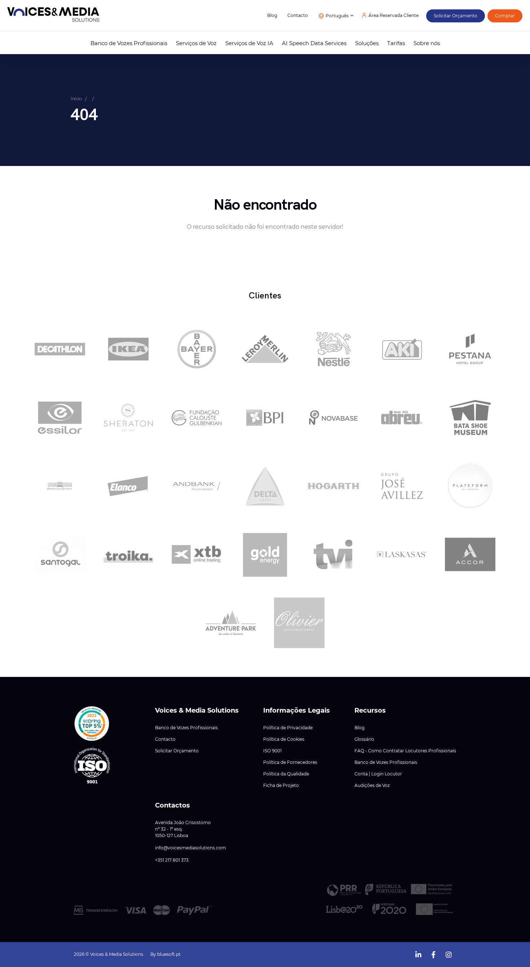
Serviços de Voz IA (249, 43)
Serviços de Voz (196, 43)
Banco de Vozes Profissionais (128, 43)
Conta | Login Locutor (378, 774)
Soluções (367, 43)
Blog (272, 15)
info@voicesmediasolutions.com (190, 848)
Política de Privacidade (288, 728)
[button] (92, 724)
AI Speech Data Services (314, 43)
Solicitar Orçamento (177, 751)
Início (76, 98)
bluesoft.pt (169, 954)
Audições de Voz (372, 785)
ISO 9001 (272, 751)
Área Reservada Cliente (393, 15)
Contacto (297, 15)
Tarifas (396, 43)
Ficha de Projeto (281, 785)
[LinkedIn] (418, 954)
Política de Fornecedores (290, 762)
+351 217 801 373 (172, 860)
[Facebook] (433, 954)
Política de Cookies (283, 739)
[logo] (53, 15)
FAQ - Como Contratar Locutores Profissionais (405, 751)
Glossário (364, 739)
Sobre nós (427, 43)
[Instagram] (448, 954)
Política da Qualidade (286, 774)
